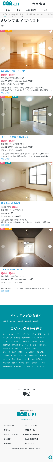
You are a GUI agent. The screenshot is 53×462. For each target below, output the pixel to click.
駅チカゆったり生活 (10, 203)
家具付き (43, 355)
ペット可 (46, 334)
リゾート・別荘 (30, 345)
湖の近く (26, 341)
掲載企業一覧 (30, 430)
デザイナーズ (20, 334)
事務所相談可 (7, 366)
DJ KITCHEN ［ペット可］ (13, 71)
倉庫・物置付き (36, 359)
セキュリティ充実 (9, 359)
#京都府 (13, 321)
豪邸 (20, 352)
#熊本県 (35, 321)
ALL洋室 (14, 355)
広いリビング (7, 338)
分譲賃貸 (34, 363)
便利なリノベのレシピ (12, 434)
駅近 (17, 348)
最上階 (21, 363)
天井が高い (40, 352)
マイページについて (32, 425)
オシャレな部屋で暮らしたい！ (15, 137)
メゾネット (43, 363)
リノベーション (8, 334)
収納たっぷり (33, 355)
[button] (50, 48)
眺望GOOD (26, 338)
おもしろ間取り (29, 352)
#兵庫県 (20, 321)
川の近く (34, 341)
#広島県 (28, 321)
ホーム (4, 16)
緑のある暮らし (17, 345)
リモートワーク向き (9, 352)
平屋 (27, 363)
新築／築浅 (6, 363)
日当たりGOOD (8, 348)
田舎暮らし (42, 345)
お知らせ (7, 430)
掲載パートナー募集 (32, 434)
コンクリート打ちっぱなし (12, 341)
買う (18, 10)
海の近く (43, 341)
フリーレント (39, 366)
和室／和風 (22, 355)
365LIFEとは (9, 425)
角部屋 (14, 363)
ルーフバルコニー (38, 338)
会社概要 (7, 439)
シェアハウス (28, 366)
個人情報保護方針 (31, 439)
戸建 (39, 334)
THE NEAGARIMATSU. (13, 269)
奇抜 (35, 348)
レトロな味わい (26, 348)
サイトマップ (29, 443)
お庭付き (17, 338)
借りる (8, 10)
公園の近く (6, 345)
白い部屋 (6, 355)
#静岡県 (5, 321)
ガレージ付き (31, 334)
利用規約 (7, 443)
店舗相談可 (18, 366)
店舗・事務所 (31, 10)
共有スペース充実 (23, 359)
